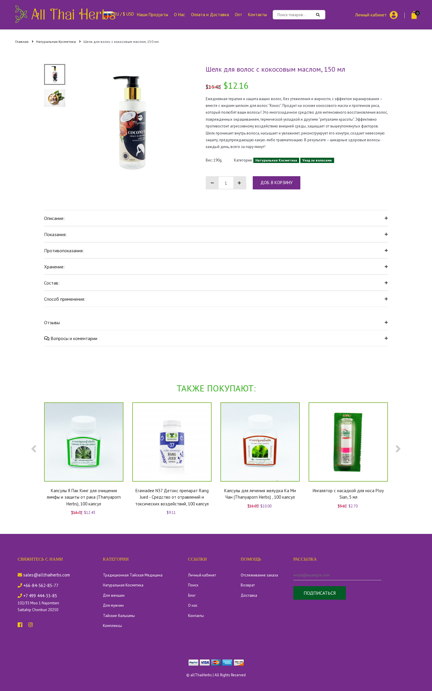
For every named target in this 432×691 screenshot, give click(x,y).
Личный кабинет (371, 14)
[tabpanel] (131, 122)
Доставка (249, 595)
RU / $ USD (123, 14)
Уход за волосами (317, 160)
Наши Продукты (152, 14)
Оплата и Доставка (210, 14)
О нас (192, 605)
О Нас (179, 14)
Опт (238, 14)
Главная (22, 41)
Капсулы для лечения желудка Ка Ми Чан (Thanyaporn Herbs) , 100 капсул (260, 494)
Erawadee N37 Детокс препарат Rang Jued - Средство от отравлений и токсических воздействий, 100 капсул (172, 497)
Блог (192, 595)
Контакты (257, 14)
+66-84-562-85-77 (40, 585)
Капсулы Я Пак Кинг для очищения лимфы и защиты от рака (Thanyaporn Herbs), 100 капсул (84, 497)
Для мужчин (113, 605)
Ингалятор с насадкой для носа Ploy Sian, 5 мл (348, 494)
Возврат (248, 585)
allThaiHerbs (201, 674)
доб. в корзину (276, 182)
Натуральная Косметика (56, 41)
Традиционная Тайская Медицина (133, 575)
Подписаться (320, 593)
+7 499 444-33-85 (39, 595)
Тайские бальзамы (119, 615)
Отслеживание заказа (259, 575)
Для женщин (114, 595)
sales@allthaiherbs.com (46, 575)
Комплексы (112, 625)
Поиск (193, 585)
